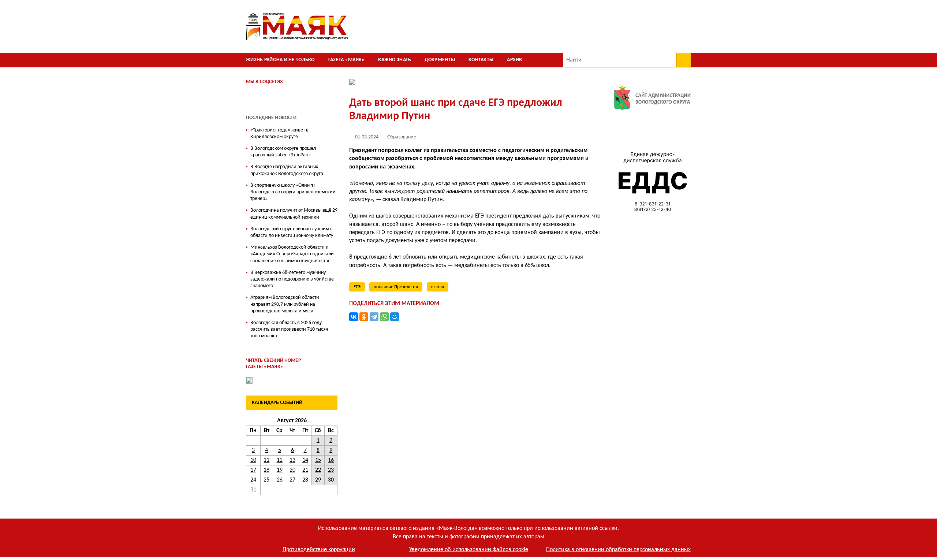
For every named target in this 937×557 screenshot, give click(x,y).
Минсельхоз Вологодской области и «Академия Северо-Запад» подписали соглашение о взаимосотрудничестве (292, 254)
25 (266, 480)
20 (292, 470)
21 (305, 470)
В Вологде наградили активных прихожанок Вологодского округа (286, 170)
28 (305, 480)
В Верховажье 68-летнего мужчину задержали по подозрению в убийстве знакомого (292, 279)
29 (318, 480)
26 (280, 480)
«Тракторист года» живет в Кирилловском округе (279, 133)
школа (437, 287)
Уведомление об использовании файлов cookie (468, 550)
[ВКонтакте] (353, 316)
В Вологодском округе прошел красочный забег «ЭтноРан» (283, 152)
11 (266, 460)
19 (280, 470)
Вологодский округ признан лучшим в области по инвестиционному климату (291, 232)
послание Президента (396, 287)
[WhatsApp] (384, 316)
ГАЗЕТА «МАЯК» (346, 60)
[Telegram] (374, 316)
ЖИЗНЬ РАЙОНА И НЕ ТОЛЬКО (280, 60)
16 (331, 460)
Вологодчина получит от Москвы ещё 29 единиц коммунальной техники (293, 214)
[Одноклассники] (363, 316)
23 (331, 470)
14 (305, 460)
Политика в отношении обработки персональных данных (618, 550)
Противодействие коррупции (319, 550)
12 (280, 460)
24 (253, 480)
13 (292, 460)
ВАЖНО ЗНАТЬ (394, 60)
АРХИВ (514, 60)
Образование (401, 137)
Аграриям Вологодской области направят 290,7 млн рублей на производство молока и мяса (284, 304)
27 (292, 480)
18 (266, 470)
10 (253, 460)
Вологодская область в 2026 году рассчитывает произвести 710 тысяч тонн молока (289, 329)
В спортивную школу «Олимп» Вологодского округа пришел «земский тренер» (293, 192)
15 (318, 460)
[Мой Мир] (394, 316)
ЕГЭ (357, 287)
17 (253, 470)
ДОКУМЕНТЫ (440, 60)
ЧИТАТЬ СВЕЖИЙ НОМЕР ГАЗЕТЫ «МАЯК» (273, 364)
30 (331, 480)
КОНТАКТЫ (480, 60)
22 (318, 470)
